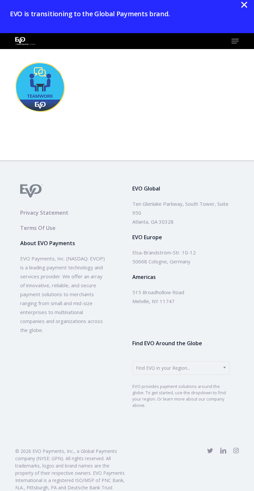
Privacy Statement (44, 212)
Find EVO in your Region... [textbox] (163, 368)
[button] (235, 41)
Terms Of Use (38, 228)
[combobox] (181, 368)
